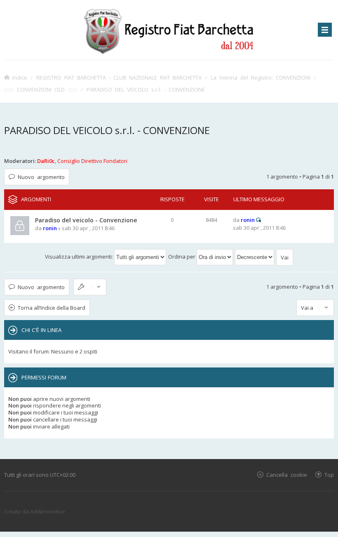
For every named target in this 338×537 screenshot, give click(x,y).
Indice (19, 77)
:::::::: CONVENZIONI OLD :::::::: (40, 89)
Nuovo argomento (41, 176)
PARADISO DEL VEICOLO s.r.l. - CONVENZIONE (146, 89)
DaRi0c (46, 161)
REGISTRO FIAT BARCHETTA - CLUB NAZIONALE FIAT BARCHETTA (119, 77)
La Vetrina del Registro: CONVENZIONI (260, 77)
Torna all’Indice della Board (51, 307)
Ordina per (182, 256)
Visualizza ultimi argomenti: (79, 256)
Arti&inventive (47, 511)
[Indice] (169, 29)
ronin (50, 228)
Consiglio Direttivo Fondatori (92, 161)
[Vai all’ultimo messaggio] (258, 220)
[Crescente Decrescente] (255, 256)
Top (329, 474)
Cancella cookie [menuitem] (286, 474)
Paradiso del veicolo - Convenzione (86, 220)
